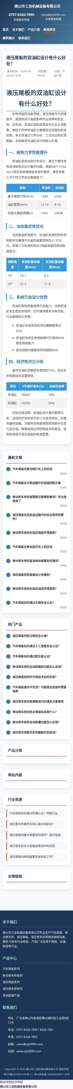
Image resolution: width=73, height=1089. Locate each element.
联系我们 (24, 38)
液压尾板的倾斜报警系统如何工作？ (32, 857)
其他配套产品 (11, 995)
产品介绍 (34, 30)
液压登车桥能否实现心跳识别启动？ (32, 824)
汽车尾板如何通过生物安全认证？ (34, 603)
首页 (6, 30)
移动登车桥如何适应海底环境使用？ (35, 533)
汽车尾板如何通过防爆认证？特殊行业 (34, 813)
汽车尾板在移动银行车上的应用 (32, 469)
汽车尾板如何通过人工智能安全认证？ (37, 646)
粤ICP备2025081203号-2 (17, 1074)
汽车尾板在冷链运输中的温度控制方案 (37, 483)
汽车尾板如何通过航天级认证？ (32, 656)
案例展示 (9, 38)
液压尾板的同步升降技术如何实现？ (35, 677)
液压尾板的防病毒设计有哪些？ (32, 575)
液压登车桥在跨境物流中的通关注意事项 (38, 701)
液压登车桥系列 (13, 989)
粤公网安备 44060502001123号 (52, 1074)
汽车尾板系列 (11, 969)
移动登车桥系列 (13, 975)
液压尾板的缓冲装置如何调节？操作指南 (35, 835)
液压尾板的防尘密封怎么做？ (31, 636)
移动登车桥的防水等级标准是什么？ (35, 712)
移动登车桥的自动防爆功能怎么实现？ (37, 722)
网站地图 (5, 1082)
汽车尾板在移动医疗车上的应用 (32, 547)
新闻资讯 (49, 30)
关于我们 (18, 30)
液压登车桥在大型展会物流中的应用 (32, 846)
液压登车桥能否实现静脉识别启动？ (35, 732)
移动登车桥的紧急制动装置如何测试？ (37, 561)
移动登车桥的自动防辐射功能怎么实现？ (38, 667)
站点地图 (17, 1082)
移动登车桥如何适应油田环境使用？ (35, 589)
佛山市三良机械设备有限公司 (18, 1086)
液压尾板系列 (11, 982)
